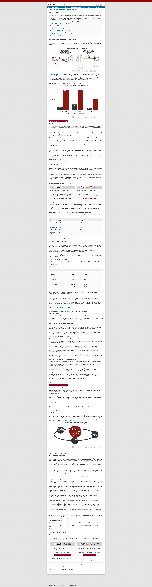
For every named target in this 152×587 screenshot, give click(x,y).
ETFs (63, 290)
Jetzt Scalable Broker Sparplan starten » (62, 198)
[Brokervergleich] (48, 8)
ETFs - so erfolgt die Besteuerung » (76, 476)
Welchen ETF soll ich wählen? (57, 35)
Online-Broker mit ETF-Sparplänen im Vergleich (58, 121)
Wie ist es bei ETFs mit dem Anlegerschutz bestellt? (62, 33)
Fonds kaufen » (73, 566)
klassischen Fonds (64, 326)
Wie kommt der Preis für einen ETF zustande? (61, 30)
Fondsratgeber (74, 9)
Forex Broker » (90, 560)
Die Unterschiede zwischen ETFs (58, 28)
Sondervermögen (66, 369)
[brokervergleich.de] (58, 4)
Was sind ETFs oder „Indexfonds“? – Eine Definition (62, 23)
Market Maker (77, 333)
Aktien (99, 74)
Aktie (78, 303)
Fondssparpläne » (63, 560)
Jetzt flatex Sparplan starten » (89, 198)
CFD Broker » (81, 560)
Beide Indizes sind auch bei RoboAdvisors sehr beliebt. (63, 420)
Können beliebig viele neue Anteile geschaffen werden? (62, 32)
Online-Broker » (54, 560)
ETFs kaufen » (81, 566)
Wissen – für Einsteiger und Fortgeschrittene (63, 9)
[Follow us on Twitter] (98, 5)
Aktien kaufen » (54, 566)
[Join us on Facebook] (96, 5)
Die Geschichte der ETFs (57, 25)
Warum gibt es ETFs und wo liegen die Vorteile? (61, 27)
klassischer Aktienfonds (55, 74)
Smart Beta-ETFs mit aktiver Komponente (62, 307)
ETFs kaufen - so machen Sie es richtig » (62, 453)
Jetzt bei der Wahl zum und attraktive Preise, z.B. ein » (76, 0)
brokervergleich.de (51, 9)
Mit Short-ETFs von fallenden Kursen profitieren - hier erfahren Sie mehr (69, 147)
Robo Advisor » (73, 560)
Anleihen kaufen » (63, 566)
